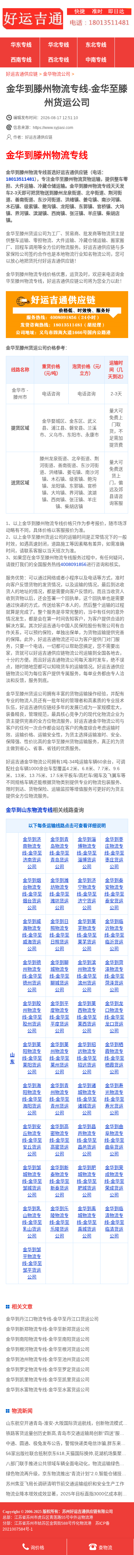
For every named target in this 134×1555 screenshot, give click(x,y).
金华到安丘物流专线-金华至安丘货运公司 (32, 1140)
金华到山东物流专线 (29, 810)
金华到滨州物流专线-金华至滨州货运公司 (87, 976)
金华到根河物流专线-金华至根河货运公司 (47, 1349)
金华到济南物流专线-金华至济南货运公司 (32, 853)
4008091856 (73, 564)
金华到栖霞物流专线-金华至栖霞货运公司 (114, 1058)
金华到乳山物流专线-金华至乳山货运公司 (32, 1222)
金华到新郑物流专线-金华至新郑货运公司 (47, 1329)
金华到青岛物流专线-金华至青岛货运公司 (59, 853)
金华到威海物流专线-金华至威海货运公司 (32, 935)
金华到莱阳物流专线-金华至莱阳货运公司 (32, 1058)
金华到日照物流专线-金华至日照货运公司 (59, 935)
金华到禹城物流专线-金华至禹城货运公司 (87, 1222)
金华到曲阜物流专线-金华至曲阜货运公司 (114, 1140)
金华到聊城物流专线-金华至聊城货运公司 (59, 976)
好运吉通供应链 (22, 74)
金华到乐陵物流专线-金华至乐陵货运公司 (59, 1222)
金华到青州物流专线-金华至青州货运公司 (59, 1099)
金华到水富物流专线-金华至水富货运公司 (47, 1389)
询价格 (37, 1547)
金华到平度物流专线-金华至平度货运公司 (59, 1017)
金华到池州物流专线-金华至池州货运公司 (47, 1359)
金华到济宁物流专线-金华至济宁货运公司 (87, 894)
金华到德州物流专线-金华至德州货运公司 (32, 976)
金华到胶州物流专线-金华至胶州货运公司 (32, 1017)
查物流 (105, 1547)
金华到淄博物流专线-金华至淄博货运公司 (87, 853)
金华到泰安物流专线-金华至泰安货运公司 (114, 894)
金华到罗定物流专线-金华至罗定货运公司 (47, 1369)
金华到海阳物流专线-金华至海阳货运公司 (32, 1099)
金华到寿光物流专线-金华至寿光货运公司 (114, 1099)
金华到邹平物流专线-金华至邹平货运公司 (32, 1263)
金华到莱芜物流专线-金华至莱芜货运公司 (87, 935)
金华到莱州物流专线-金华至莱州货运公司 (59, 1058)
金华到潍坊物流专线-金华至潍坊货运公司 (59, 894)
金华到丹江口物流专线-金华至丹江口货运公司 (52, 1319)
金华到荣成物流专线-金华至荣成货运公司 (114, 1181)
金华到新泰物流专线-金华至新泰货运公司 (59, 1181)
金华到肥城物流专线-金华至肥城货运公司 (87, 1181)
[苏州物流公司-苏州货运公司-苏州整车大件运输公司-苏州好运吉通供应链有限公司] (33, 18)
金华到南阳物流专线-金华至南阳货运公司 (47, 1339)
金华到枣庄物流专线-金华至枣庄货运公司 (114, 853)
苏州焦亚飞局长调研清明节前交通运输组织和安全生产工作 (65, 1483)
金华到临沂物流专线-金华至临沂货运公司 (114, 935)
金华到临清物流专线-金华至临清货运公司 (114, 1222)
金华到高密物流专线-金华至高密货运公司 (59, 1140)
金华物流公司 (56, 74)
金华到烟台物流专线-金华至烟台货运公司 (32, 894)
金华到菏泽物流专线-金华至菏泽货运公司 (114, 976)
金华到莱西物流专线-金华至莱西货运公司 (87, 1017)
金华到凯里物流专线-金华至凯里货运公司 (47, 1379)
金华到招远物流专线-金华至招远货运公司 (87, 1058)
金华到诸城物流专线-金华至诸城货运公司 (87, 1099)
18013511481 (20, 179)
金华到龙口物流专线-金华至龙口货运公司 (114, 1017)
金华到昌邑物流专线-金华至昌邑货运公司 (87, 1140)
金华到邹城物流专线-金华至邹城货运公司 (32, 1181)
